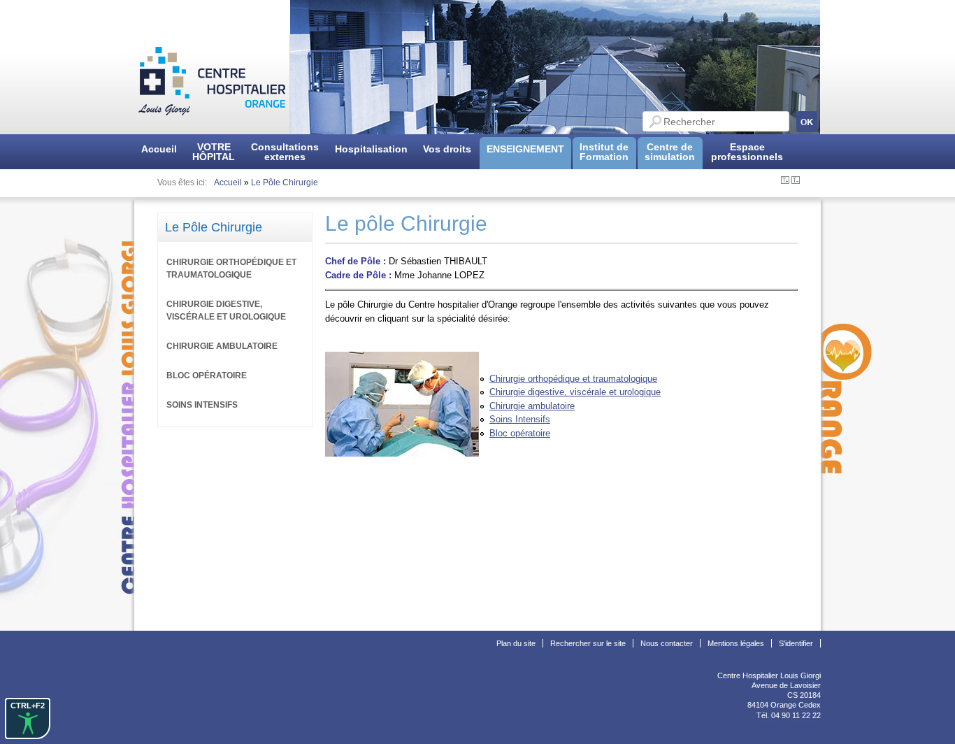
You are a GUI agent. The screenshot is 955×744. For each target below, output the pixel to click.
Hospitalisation (371, 149)
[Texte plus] (785, 181)
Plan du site (516, 643)
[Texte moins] (795, 181)
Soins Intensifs (519, 419)
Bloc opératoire (519, 433)
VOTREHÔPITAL (213, 151)
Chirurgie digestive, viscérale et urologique (575, 392)
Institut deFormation (604, 151)
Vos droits (447, 149)
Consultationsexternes (285, 151)
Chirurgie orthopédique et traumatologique (573, 378)
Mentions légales (736, 643)
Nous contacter (666, 643)
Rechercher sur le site (588, 643)
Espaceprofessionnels (747, 151)
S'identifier (796, 643)
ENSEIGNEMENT (525, 149)
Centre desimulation (670, 151)
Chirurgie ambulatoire (532, 406)
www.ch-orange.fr (791, 725)
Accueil (159, 149)
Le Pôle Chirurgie (284, 182)
